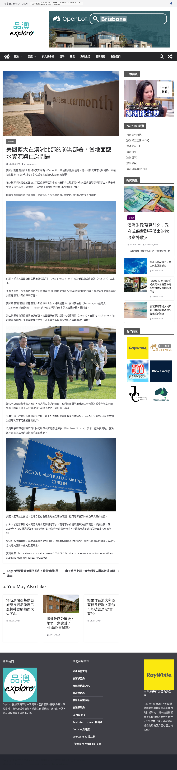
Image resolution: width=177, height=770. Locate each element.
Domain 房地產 (81, 729)
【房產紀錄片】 (132, 146)
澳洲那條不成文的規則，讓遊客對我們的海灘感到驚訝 (160, 310)
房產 (30, 56)
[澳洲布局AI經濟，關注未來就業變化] (135, 266)
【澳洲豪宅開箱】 (134, 134)
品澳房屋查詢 (80, 671)
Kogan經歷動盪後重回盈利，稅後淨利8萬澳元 (32, 573)
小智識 (131, 217)
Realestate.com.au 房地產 (87, 722)
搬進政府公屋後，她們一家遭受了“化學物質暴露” (60, 623)
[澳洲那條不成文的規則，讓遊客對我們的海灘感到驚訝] (135, 312)
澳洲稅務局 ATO (81, 685)
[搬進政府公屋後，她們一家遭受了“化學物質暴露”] (60, 597)
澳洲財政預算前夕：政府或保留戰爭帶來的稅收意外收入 (148, 231)
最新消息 (100, 56)
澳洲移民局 (79, 678)
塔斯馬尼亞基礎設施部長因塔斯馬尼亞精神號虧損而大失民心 (20, 607)
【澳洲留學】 (131, 157)
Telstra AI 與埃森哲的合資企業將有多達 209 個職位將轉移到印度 (160, 286)
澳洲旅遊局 (79, 693)
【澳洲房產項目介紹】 (136, 168)
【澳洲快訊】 (131, 151)
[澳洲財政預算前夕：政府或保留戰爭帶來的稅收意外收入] (149, 199)
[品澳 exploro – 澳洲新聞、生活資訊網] (7, 56)
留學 (62, 56)
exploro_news (30, 164)
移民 (72, 56)
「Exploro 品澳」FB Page (87, 743)
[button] (34, 56)
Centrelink (79, 714)
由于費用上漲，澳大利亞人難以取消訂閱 (90, 571)
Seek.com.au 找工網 (84, 736)
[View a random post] (170, 56)
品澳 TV (18, 56)
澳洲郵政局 (79, 707)
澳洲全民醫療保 (81, 700)
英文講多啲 (48, 56)
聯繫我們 (115, 56)
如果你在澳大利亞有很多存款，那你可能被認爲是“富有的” (101, 607)
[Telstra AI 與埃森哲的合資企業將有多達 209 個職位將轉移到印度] (135, 289)
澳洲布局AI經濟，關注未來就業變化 (160, 263)
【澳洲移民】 (131, 163)
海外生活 (85, 56)
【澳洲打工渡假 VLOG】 (137, 140)
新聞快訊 (11, 141)
